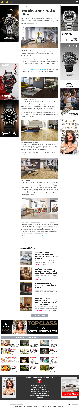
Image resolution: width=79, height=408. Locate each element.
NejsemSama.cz (39, 397)
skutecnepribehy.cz (53, 357)
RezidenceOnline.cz (35, 385)
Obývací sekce (38, 310)
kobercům (23, 73)
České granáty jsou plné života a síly (53, 359)
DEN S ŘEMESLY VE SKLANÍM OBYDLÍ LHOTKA (34, 343)
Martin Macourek (39, 6)
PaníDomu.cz (35, 393)
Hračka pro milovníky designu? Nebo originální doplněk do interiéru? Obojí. (46, 271)
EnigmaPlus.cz (42, 387)
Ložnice (37, 264)
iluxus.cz (51, 349)
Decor (36, 279)
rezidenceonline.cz (14, 340)
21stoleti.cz (51, 340)
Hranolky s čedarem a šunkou (13, 368)
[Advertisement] (9, 52)
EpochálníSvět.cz (35, 389)
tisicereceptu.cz (13, 366)
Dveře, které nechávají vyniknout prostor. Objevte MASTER (45, 286)
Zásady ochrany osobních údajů (16, 404)
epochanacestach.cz (34, 340)
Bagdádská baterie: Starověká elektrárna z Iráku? (52, 368)
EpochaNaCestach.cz (35, 391)
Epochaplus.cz (44, 385)
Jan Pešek (42, 279)
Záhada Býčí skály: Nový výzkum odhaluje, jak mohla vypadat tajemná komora (34, 368)
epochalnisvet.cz (52, 366)
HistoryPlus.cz (44, 389)
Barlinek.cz (45, 236)
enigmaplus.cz (33, 366)
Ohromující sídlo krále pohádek (14, 343)
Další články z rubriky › (39, 315)
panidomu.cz (13, 357)
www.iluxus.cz (4, 404)
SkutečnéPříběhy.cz (34, 395)
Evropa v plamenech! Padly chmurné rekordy (53, 343)
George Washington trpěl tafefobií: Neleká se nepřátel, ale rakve (34, 359)
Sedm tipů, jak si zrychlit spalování (34, 351)
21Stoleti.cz (35, 387)
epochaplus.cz (33, 357)
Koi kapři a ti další (14, 359)
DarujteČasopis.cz (44, 395)
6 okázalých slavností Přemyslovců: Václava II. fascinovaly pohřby (13, 351)
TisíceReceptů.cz (43, 393)
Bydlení (37, 294)
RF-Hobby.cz (75, 404)
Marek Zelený (44, 264)
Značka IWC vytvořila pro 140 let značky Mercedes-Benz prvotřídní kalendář (53, 351)
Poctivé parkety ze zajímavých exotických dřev (33, 69)
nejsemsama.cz (33, 349)
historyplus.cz (13, 349)
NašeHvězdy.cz (45, 391)
